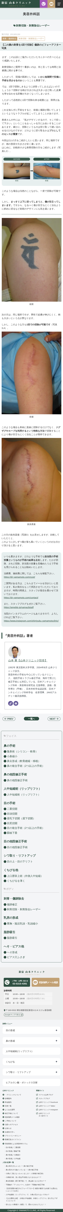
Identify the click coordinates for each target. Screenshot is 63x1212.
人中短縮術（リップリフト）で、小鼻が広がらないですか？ (27, 1194)
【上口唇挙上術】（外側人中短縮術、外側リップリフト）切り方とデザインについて (32, 1199)
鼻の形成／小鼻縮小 (13, 1155)
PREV (10, 719)
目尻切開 (12, 823)
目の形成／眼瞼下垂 (13, 1151)
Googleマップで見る (12, 1015)
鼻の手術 (9, 745)
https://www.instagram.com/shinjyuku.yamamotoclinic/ (31, 620)
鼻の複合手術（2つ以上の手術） (26, 766)
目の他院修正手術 (17, 847)
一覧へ (31, 718)
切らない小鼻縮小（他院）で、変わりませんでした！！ (26, 1204)
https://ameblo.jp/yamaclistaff (19, 607)
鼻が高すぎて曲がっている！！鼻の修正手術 (22, 1170)
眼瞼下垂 (12, 832)
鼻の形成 (10, 1041)
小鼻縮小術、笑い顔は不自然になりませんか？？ (23, 1177)
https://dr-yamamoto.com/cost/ (19, 577)
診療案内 (8, 1098)
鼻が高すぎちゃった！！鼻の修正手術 (19, 1166)
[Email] (15, 703)
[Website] (10, 703)
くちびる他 (11, 870)
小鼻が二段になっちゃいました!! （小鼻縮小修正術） (25, 1173)
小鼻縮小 (12, 756)
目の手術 (9, 803)
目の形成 (10, 1030)
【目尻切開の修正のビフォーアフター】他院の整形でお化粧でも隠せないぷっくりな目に (32, 1190)
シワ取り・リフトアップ (20, 855)
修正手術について (11, 1113)
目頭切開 (12, 813)
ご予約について (10, 1121)
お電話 (43, 4)
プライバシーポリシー (13, 1136)
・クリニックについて (13, 1095)
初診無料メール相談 (48, 982)
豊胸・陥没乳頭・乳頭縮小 (22, 923)
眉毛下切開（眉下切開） (21, 818)
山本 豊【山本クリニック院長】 (27, 660)
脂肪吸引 (9, 932)
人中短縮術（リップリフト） (24, 794)
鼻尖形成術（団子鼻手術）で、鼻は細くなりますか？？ (26, 1181)
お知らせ (8, 1128)
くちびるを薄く (16, 880)
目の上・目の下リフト (20, 861)
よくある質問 (10, 1110)
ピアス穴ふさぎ (16, 957)
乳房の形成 (11, 917)
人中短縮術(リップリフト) (19, 1051)
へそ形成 (12, 952)
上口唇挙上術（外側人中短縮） (25, 875)
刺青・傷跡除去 (9, 38)
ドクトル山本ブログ (46, 1095)
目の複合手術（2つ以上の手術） (26, 828)
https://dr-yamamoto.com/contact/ (21, 597)
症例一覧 (8, 1106)
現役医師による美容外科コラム (16, 1144)
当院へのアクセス (11, 1124)
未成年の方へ (10, 1132)
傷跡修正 (12, 904)
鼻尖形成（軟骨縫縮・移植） (24, 761)
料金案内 (8, 1102)
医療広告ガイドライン (13, 1139)
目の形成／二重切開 (13, 1147)
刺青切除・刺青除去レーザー (31, 38)
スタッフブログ (44, 1098)
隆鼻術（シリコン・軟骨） (22, 751)
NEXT (53, 719)
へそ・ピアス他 (14, 946)
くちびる (10, 1061)
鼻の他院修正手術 (17, 780)
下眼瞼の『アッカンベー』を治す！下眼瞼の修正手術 (25, 1185)
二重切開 (12, 808)
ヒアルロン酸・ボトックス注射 (21, 1082)
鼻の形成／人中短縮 (13, 1158)
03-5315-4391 (20, 982)
